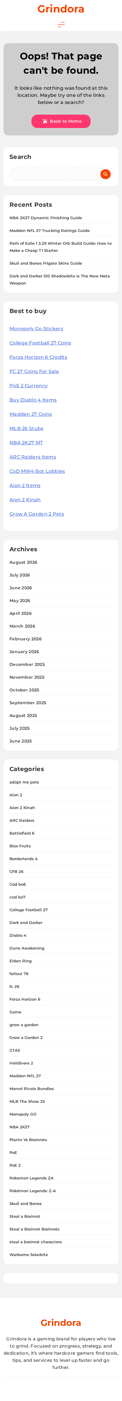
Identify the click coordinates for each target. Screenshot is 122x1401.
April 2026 (20, 613)
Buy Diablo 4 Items (33, 400)
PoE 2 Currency (28, 385)
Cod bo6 (17, 884)
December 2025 (27, 664)
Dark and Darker (25, 922)
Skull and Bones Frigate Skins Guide (45, 263)
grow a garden (23, 1024)
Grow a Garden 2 (26, 1037)
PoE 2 (15, 1165)
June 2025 (20, 741)
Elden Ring (20, 960)
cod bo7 (17, 897)
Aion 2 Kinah (25, 500)
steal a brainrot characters (35, 1241)
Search (20, 156)
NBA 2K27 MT (26, 443)
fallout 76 (18, 973)
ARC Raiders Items (32, 457)
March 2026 (22, 626)
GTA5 (14, 1050)
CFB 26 (16, 871)
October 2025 (24, 690)
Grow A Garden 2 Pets (36, 514)
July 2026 (19, 575)
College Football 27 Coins (40, 343)
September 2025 (27, 702)
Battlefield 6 (21, 833)
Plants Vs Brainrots (28, 1139)
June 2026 (20, 587)
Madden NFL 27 (25, 1075)
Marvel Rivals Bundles (31, 1088)
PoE (13, 1152)
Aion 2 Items (25, 485)
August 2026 (23, 562)
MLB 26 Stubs (26, 428)
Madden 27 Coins (30, 414)
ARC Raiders (21, 820)
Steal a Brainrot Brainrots (34, 1229)
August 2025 (23, 715)
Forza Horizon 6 (24, 999)
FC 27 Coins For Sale (34, 371)
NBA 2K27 (19, 1126)
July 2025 (19, 728)
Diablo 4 (17, 935)
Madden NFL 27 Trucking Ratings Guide (49, 230)
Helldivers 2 (21, 1063)
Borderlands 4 (23, 858)
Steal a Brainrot (24, 1216)
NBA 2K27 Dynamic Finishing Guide (45, 217)
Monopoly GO (22, 1114)
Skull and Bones (25, 1203)
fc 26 (14, 986)
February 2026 (25, 639)
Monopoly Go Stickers (36, 328)
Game (15, 1012)
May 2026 (19, 600)
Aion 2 (15, 794)
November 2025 (26, 677)
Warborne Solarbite (28, 1254)
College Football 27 (28, 909)
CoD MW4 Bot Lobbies (37, 471)
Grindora (61, 8)
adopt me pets (24, 782)
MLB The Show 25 (27, 1101)
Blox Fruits (20, 846)
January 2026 (24, 651)
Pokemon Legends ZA (31, 1178)
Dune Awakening (26, 948)
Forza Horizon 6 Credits (38, 357)
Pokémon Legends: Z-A (32, 1190)
